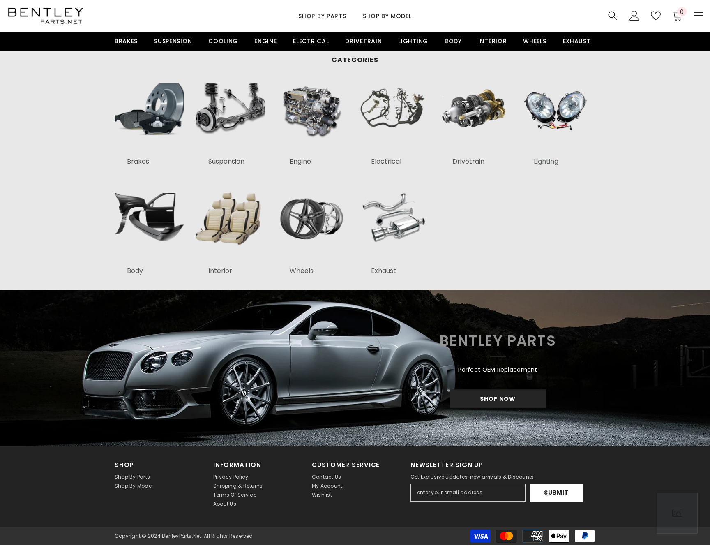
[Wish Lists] (656, 16)
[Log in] (634, 16)
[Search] (612, 15)
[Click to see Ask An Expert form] (677, 513)
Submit (556, 492)
